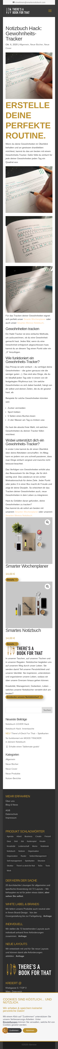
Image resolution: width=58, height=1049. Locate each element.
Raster (23, 856)
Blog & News (12, 804)
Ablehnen (30, 1030)
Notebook (45, 846)
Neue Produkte (13, 773)
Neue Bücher (36, 44)
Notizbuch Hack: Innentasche (20, 728)
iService (33, 1044)
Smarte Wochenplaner (35, 319)
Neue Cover (11, 769)
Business (28, 836)
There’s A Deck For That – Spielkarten (27, 733)
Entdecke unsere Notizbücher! (23, 697)
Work (9, 871)
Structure (41, 861)
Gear (9, 841)
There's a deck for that (25, 866)
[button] (47, 522)
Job (22, 841)
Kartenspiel (32, 841)
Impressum (11, 818)
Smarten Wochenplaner (26, 512)
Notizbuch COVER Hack (17, 724)
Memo (34, 846)
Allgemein (24, 44)
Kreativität (11, 846)
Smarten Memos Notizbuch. (19, 515)
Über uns (10, 801)
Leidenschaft (23, 846)
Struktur (10, 866)
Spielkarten (29, 861)
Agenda (10, 836)
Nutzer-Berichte (13, 778)
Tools (47, 866)
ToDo (40, 866)
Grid (16, 841)
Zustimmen (14, 1030)
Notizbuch (11, 851)
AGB (8, 810)
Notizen (21, 851)
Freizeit (48, 836)
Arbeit (19, 836)
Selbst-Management (37, 856)
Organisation (33, 851)
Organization (12, 856)
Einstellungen (10, 1022)
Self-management (14, 861)
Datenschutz (12, 814)
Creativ (38, 836)
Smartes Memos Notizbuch (30, 323)
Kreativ (42, 841)
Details (10, 579)
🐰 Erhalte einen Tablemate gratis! (22, 746)
